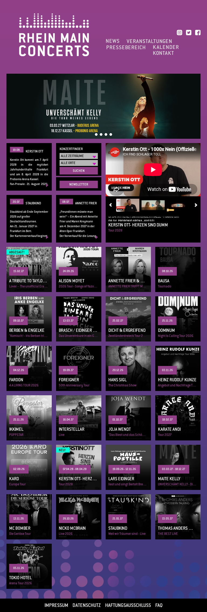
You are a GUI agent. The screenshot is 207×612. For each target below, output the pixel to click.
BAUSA (178, 269)
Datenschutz (87, 605)
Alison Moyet (78, 269)
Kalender (166, 47)
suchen (79, 171)
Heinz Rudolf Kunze (178, 368)
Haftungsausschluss (128, 605)
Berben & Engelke (29, 318)
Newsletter (78, 184)
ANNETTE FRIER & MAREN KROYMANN (128, 269)
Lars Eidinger (128, 467)
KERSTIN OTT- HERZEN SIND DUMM (153, 229)
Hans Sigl (128, 368)
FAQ (159, 605)
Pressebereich (126, 47)
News (113, 41)
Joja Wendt (128, 417)
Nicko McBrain (78, 516)
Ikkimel (29, 417)
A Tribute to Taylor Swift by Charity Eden (29, 269)
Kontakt (163, 53)
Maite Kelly (178, 467)
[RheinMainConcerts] (54, 35)
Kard (29, 467)
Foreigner (78, 368)
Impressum (56, 605)
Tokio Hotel (29, 566)
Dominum (178, 318)
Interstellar (78, 417)
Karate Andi (178, 417)
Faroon (29, 368)
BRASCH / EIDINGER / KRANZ (78, 318)
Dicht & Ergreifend (128, 318)
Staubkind (128, 516)
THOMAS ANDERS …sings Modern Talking (178, 516)
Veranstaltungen (149, 41)
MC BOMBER (29, 516)
